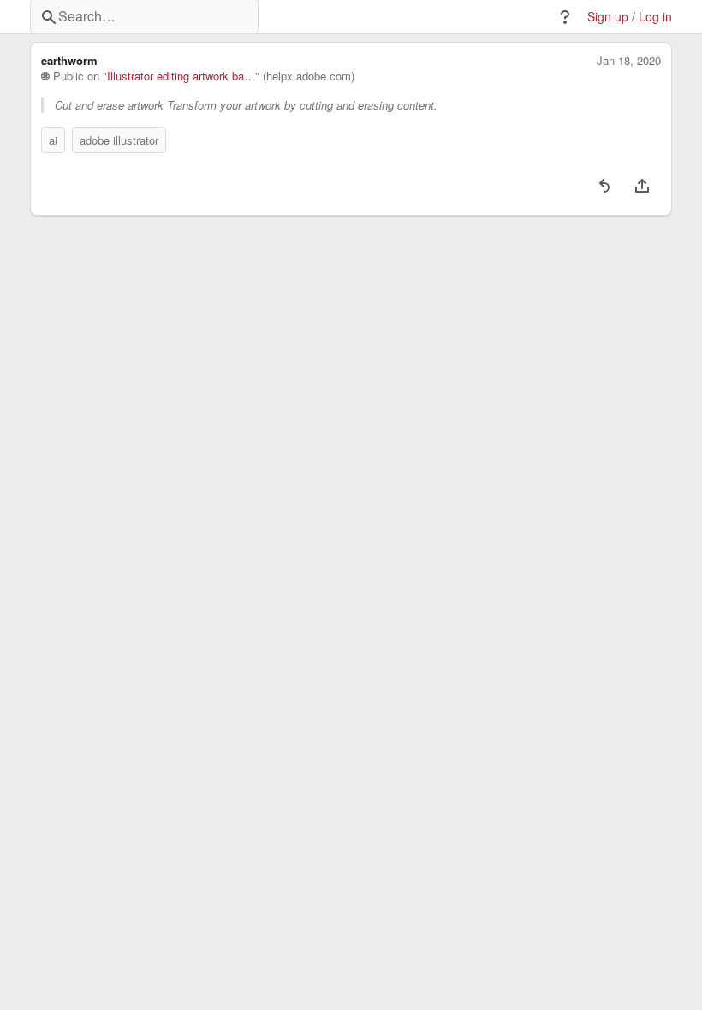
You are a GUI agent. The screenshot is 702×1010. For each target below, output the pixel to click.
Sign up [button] (607, 17)
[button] (565, 17)
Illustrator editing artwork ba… (181, 76)
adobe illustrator (119, 140)
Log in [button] (655, 17)
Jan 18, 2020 (629, 60)
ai (53, 140)
